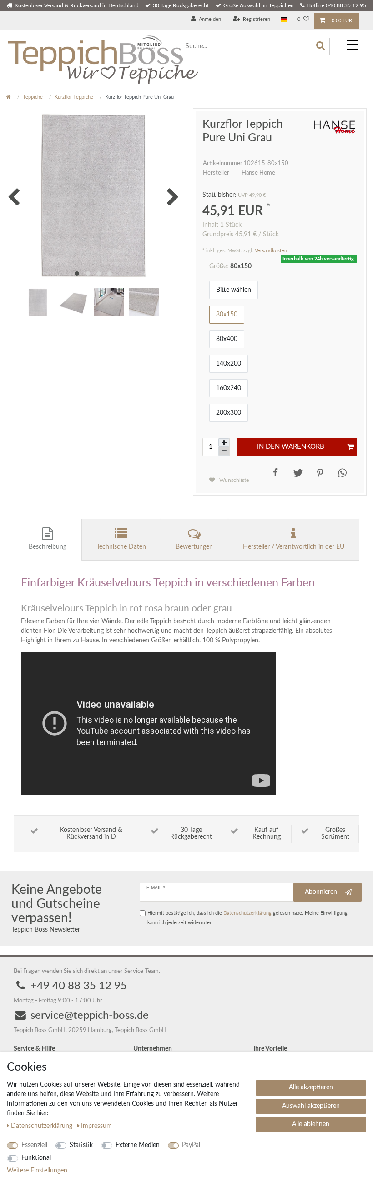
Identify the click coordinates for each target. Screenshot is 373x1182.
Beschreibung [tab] (47, 547)
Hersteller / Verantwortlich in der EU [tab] (293, 547)
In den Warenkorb (290, 446)
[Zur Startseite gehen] (8, 97)
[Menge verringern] (223, 451)
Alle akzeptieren (311, 1087)
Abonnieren (321, 892)
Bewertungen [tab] (194, 547)
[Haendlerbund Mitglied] (147, 42)
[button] (273, 473)
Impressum (96, 1126)
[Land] (284, 20)
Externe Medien (138, 1145)
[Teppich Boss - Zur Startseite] (102, 58)
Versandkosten (271, 250)
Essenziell (34, 1145)
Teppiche (33, 97)
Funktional (36, 1158)
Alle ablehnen (310, 1124)
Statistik (81, 1145)
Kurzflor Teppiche (74, 97)
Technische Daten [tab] (121, 547)
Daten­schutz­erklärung (42, 1126)
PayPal (191, 1145)
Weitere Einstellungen (37, 1170)
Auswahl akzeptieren (311, 1106)
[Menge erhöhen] (223, 442)
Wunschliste (233, 480)
